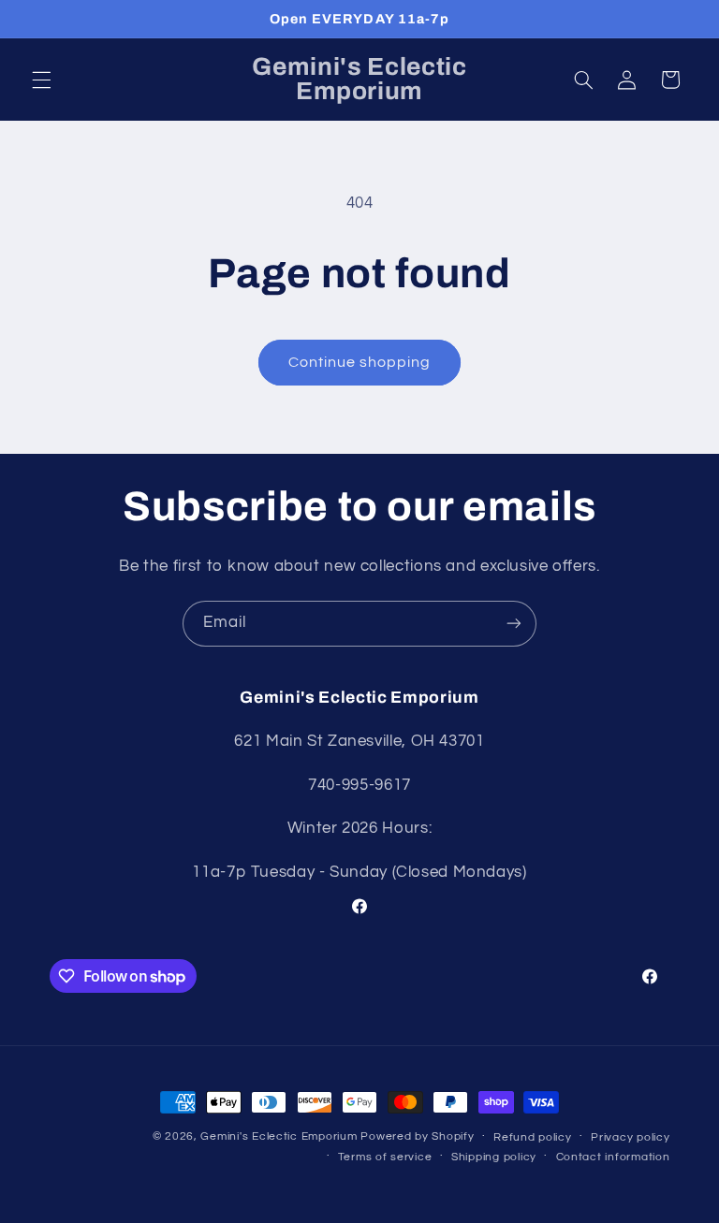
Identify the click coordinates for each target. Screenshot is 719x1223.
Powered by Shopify (417, 1136)
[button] (41, 79)
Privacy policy (630, 1137)
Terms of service (385, 1157)
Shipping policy (493, 1157)
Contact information (613, 1157)
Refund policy (532, 1137)
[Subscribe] (514, 624)
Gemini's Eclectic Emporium (278, 1136)
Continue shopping (360, 362)
